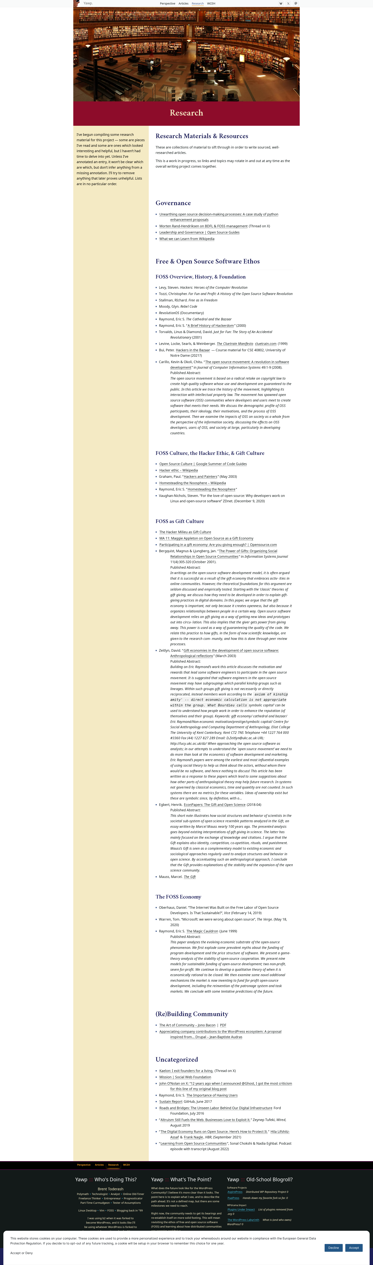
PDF (223, 1025)
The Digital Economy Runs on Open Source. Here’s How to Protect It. (214, 1131)
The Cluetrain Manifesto (235, 343)
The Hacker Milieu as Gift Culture (185, 532)
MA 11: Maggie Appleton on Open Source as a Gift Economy (206, 538)
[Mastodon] (296, 3)
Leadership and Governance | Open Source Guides (199, 232)
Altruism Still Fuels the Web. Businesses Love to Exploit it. (205, 1119)
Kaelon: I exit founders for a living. (186, 1070)
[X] (288, 3)
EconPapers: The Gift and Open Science (215, 804)
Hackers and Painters (200, 476)
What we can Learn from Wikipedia (186, 238)
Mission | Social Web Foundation (185, 1077)
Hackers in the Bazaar (193, 350)
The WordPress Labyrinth (243, 1220)
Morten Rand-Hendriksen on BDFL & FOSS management (203, 226)
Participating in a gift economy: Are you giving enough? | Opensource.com (218, 544)
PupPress (233, 1198)
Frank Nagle (193, 1137)
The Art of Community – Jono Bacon (187, 1025)
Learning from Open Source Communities (194, 1143)
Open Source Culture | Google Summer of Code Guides (203, 463)
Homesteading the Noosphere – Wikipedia (192, 483)
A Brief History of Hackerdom (211, 325)
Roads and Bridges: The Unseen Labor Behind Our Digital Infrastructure (215, 1108)
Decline (333, 1248)
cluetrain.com (266, 343)
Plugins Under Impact (241, 1209)
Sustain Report (170, 1101)
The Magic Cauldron (202, 931)
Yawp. (88, 3)
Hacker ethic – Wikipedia (178, 470)
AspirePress (235, 1192)
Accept (354, 1248)
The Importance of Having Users (212, 1095)
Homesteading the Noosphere (211, 489)
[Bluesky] (280, 3)
